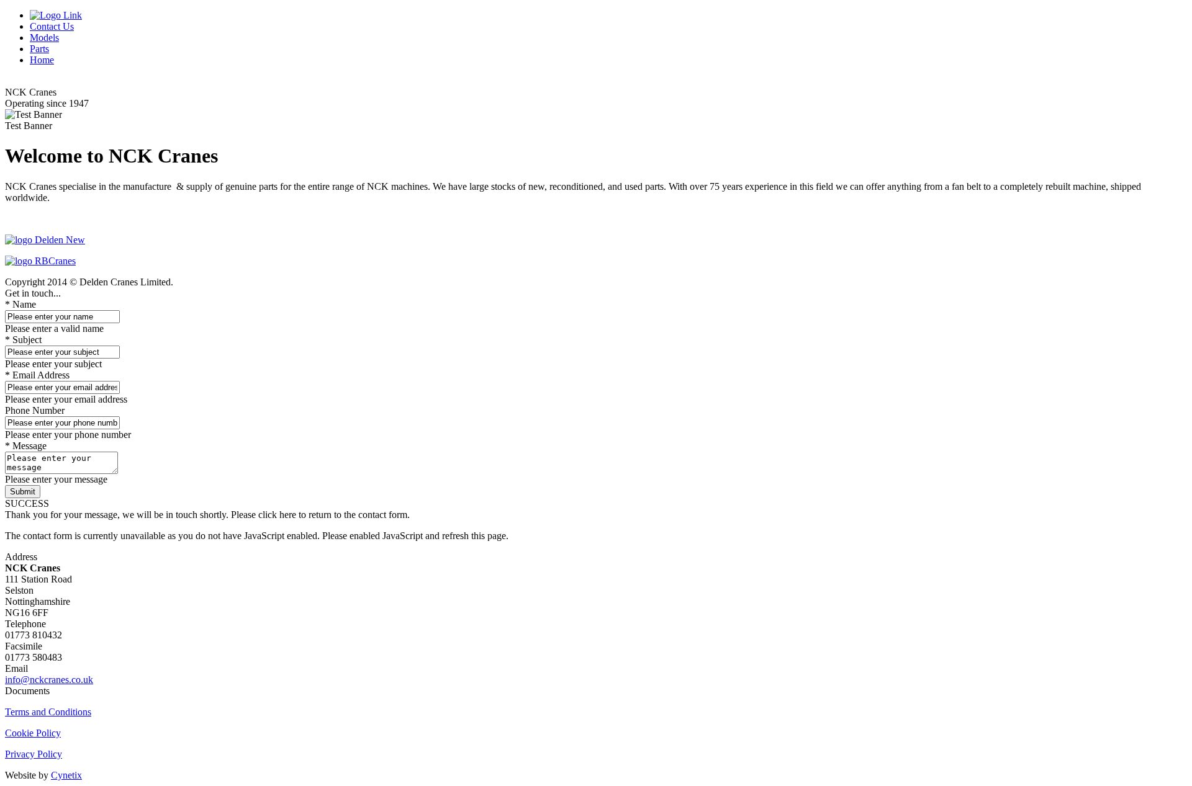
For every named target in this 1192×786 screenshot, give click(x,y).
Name (20, 304)
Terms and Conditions (48, 712)
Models (44, 37)
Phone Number (35, 410)
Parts (39, 48)
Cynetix (66, 775)
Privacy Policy (33, 754)
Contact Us (52, 26)
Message (26, 445)
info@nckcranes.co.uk (49, 679)
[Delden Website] (45, 239)
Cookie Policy (33, 733)
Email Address (37, 375)
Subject (23, 339)
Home (42, 60)
